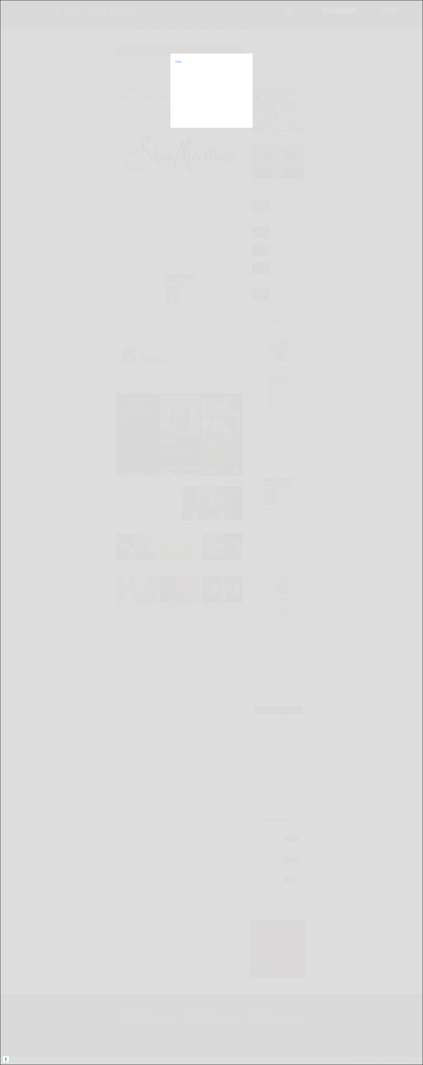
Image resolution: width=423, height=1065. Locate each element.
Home (178, 62)
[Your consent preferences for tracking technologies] (6, 1059)
